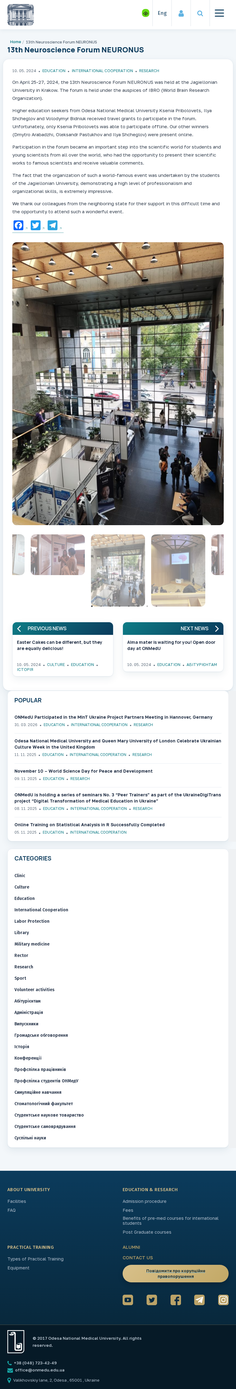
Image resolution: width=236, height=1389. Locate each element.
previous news (47, 628)
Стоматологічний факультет (43, 1103)
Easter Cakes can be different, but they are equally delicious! (59, 645)
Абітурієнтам (202, 664)
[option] (118, 385)
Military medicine (31, 944)
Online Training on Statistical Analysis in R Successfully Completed (89, 824)
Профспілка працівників (40, 1069)
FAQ (11, 1210)
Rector (21, 955)
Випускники (26, 1024)
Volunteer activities (34, 989)
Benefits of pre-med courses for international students (170, 1221)
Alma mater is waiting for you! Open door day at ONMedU (171, 645)
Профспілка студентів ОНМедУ (46, 1081)
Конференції (27, 1058)
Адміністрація (28, 1012)
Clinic (19, 875)
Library (21, 932)
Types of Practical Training (35, 1258)
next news (194, 628)
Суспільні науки (30, 1138)
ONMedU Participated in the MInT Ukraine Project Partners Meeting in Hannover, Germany (113, 717)
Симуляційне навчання (37, 1092)
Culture (56, 664)
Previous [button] (8, 572)
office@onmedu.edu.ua (40, 1369)
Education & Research (150, 1189)
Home (15, 41)
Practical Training (30, 1247)
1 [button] (92, 606)
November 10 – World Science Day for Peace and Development (83, 771)
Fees (128, 1210)
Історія (25, 669)
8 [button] (156, 606)
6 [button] (138, 606)
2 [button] (101, 606)
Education (53, 70)
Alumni (131, 1247)
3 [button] (110, 606)
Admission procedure (145, 1201)
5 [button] (129, 606)
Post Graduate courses (147, 1232)
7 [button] (147, 606)
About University (28, 1189)
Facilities (16, 1201)
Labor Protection (31, 921)
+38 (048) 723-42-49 (35, 1362)
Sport (20, 978)
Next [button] (228, 572)
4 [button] (119, 606)
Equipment (18, 1267)
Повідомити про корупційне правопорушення (175, 1273)
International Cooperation (102, 70)
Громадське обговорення (41, 1035)
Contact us (138, 1257)
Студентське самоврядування (45, 1126)
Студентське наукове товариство (49, 1115)
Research (149, 70)
